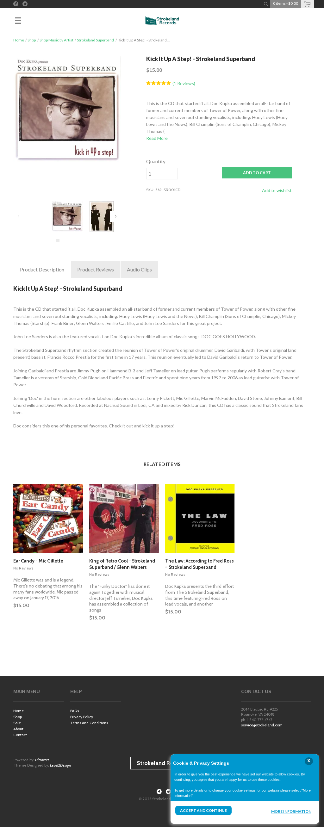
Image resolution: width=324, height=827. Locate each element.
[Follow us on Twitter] (25, 3)
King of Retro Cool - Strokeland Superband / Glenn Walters (122, 564)
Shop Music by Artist (56, 40)
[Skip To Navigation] (24, 20)
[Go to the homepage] (162, 20)
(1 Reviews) (183, 83)
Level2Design (60, 765)
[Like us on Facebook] (15, 3)
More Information (291, 811)
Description (42, 269)
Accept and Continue (203, 810)
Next (115, 216)
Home (18, 40)
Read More (157, 138)
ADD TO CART (257, 173)
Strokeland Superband (95, 40)
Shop (32, 40)
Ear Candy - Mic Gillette (38, 561)
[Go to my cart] (307, 4)
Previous (18, 216)
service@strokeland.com (262, 725)
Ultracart (42, 759)
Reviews (95, 269)
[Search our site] (266, 4)
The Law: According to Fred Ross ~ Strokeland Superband (199, 564)
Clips (139, 269)
